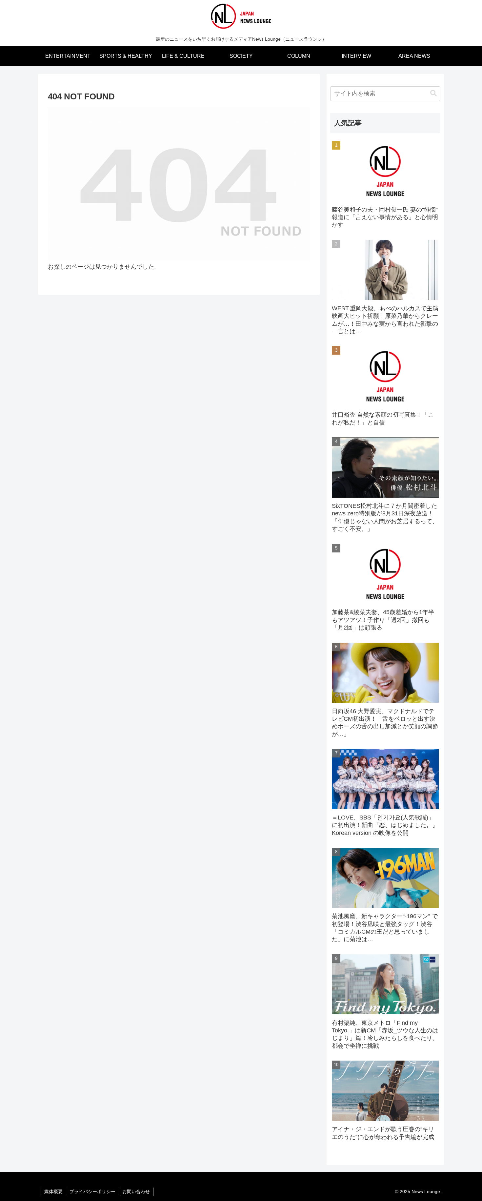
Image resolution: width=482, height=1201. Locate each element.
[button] (433, 93)
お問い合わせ (136, 1191)
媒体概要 (53, 1191)
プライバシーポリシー (92, 1191)
